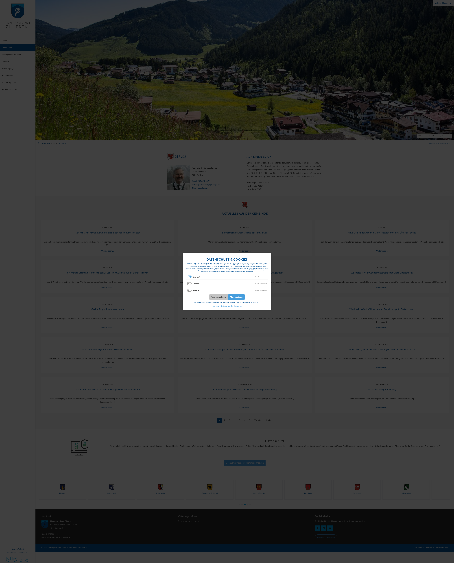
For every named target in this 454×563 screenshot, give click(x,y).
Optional (196, 284)
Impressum (216, 306)
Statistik (196, 290)
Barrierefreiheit (236, 306)
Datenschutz (225, 306)
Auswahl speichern (218, 297)
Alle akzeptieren (236, 297)
